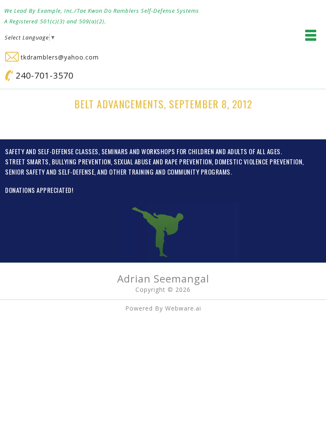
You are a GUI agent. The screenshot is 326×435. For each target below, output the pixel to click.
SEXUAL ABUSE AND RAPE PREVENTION (163, 161)
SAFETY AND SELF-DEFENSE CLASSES (51, 151)
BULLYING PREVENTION (81, 161)
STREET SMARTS (27, 161)
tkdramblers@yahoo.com (59, 57)
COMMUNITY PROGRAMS (198, 171)
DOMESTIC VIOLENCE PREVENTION (258, 161)
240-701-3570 (43, 75)
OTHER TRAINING (131, 171)
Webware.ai (183, 308)
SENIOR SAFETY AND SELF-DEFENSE (49, 171)
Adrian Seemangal (163, 278)
